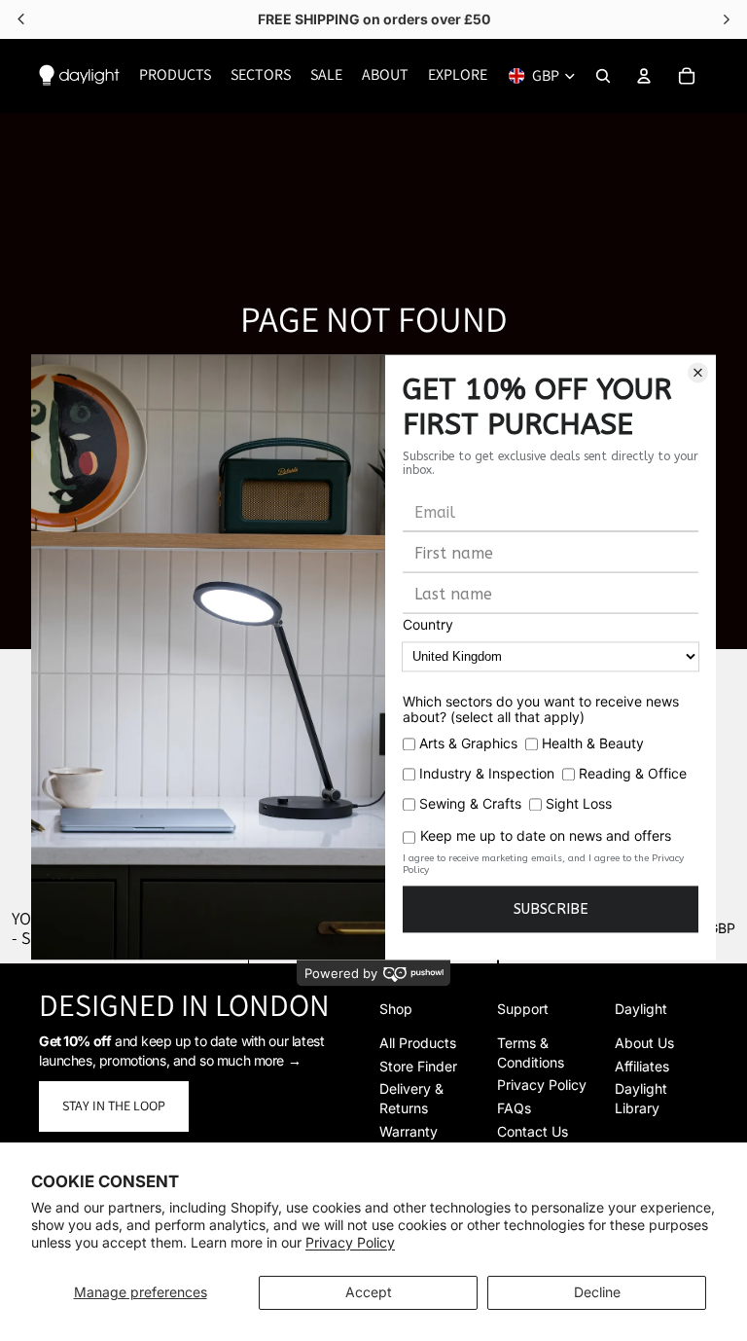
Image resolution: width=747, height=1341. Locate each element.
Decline (597, 1292)
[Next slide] (718, 773)
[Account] (643, 75)
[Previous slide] (29, 773)
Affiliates (642, 1066)
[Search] (603, 75)
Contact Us (532, 1131)
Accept (368, 1292)
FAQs (514, 1108)
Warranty (408, 1131)
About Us (644, 1042)
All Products (417, 1042)
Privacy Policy (350, 1242)
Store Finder (418, 1066)
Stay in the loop (113, 1105)
